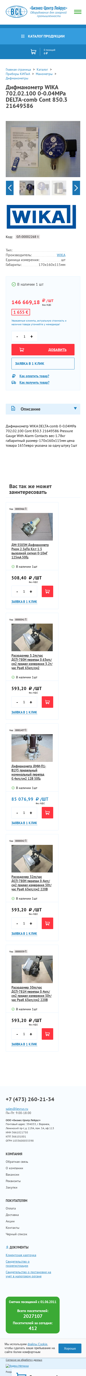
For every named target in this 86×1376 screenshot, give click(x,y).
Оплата (11, 1208)
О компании (14, 1168)
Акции (10, 1221)
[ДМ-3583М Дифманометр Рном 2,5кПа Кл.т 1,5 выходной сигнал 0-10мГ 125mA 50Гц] (32, 527)
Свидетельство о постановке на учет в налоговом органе (28, 1274)
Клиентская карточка (21, 1255)
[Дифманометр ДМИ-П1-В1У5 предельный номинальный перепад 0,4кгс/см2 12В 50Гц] (32, 748)
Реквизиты (13, 1181)
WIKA (61, 255)
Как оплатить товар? (34, 376)
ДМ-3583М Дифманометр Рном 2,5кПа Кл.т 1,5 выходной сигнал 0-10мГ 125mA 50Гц (30, 551)
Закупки (11, 1187)
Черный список (16, 1234)
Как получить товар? (34, 382)
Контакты (12, 1228)
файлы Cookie (37, 1344)
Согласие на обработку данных (24, 1360)
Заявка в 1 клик (29, 363)
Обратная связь (17, 1162)
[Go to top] (73, 1365)
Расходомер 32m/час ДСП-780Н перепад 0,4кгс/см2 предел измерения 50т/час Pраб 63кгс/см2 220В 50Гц (31, 883)
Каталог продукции (46, 36)
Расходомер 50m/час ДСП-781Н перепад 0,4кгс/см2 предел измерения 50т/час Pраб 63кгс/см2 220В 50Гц (31, 993)
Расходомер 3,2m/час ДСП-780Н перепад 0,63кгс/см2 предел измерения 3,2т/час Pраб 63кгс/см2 (32, 661)
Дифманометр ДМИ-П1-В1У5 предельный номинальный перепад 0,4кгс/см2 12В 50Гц (28, 772)
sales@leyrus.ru (17, 1109)
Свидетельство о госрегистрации (18, 1263)
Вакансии (12, 1174)
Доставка (12, 1215)
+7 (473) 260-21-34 (30, 1099)
